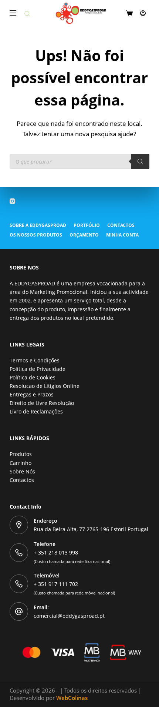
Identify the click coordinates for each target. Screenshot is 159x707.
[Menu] (13, 13)
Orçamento (84, 235)
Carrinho (20, 462)
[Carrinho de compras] (129, 13)
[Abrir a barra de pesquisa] (27, 13)
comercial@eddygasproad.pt (69, 615)
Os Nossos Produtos (36, 235)
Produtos (21, 454)
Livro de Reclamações (36, 411)
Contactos (121, 225)
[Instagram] (12, 201)
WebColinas (72, 697)
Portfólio (87, 225)
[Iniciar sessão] (143, 13)
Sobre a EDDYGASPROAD (38, 225)
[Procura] (140, 161)
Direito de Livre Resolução (42, 402)
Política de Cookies (32, 377)
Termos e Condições (35, 360)
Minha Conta (122, 235)
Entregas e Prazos (32, 394)
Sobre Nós (22, 471)
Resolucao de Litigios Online (45, 385)
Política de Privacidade (37, 368)
